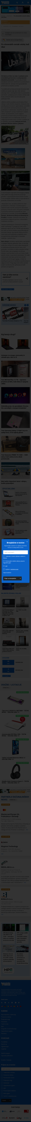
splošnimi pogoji (14, 569)
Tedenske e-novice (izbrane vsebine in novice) (14, 557)
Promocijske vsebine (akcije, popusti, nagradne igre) (14, 562)
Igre (6, 566)
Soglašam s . (12, 569)
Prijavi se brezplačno (10, 578)
